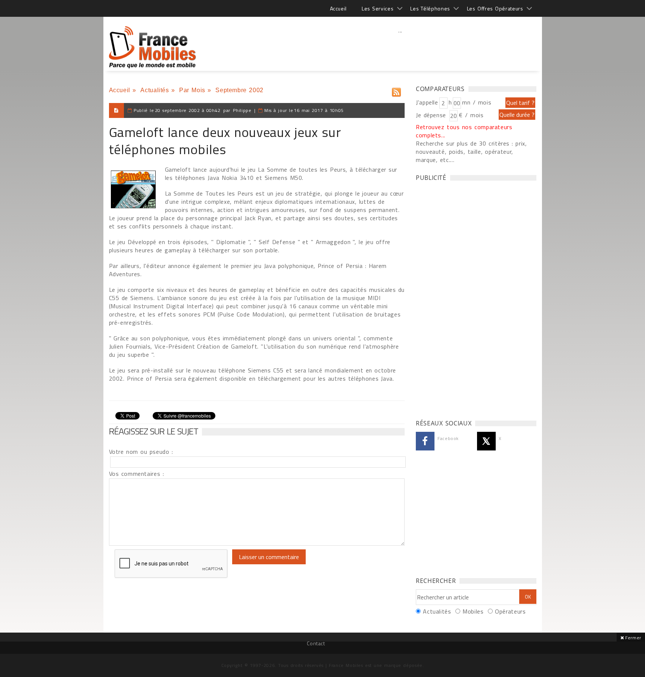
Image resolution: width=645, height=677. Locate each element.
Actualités (154, 90)
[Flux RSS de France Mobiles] (396, 90)
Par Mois (192, 90)
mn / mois (476, 102)
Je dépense (432, 115)
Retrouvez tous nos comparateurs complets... (464, 131)
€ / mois (471, 115)
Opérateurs (510, 611)
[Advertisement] (400, 46)
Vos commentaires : (136, 473)
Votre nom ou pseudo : (141, 451)
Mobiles (472, 611)
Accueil (338, 8)
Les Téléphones (430, 8)
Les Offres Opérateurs (495, 8)
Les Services (377, 8)
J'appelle (427, 102)
